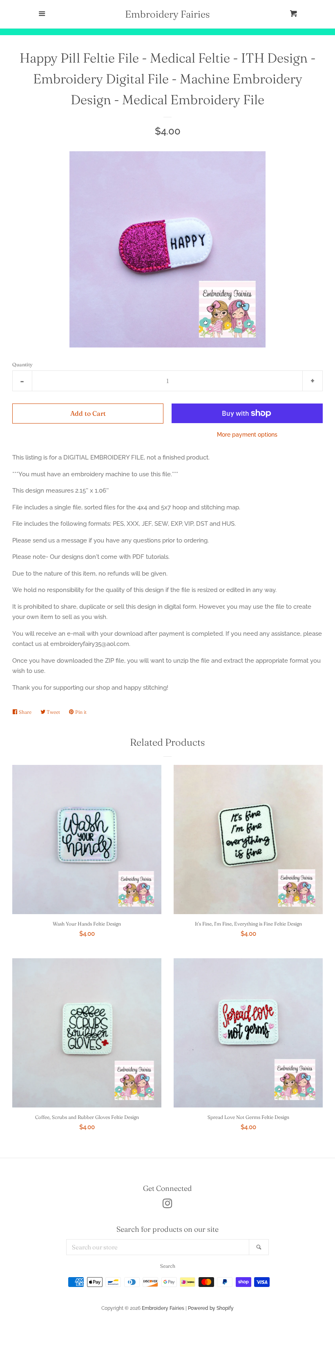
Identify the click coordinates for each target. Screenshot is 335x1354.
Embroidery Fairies (167, 14)
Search (167, 1266)
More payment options (247, 434)
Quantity (22, 364)
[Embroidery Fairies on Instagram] (167, 1205)
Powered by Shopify (211, 1308)
